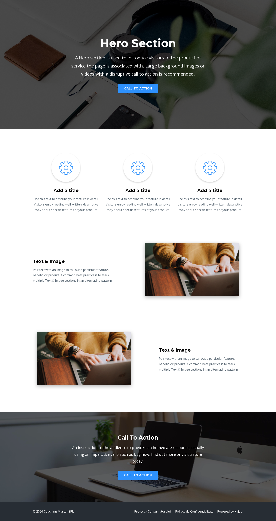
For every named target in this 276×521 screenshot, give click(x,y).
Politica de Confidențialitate (194, 511)
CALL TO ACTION (138, 88)
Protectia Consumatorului (152, 511)
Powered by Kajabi (230, 511)
